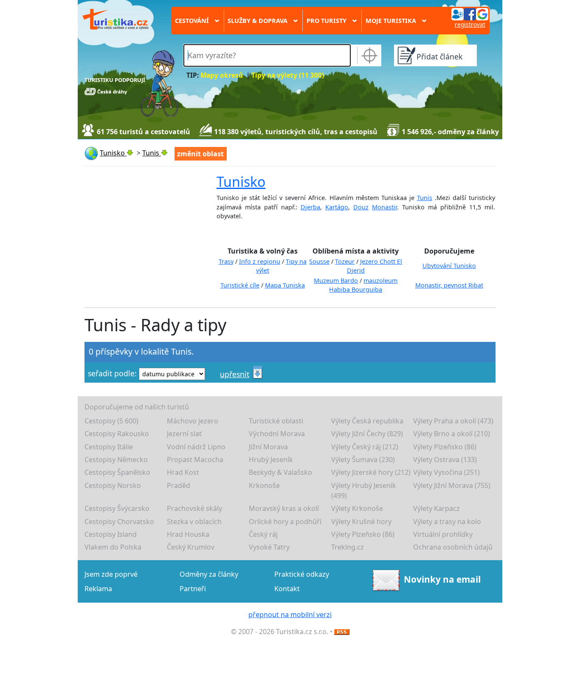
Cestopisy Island (110, 534)
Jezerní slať (184, 433)
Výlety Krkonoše (357, 508)
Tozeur (345, 261)
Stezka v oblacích (194, 521)
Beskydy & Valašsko (280, 472)
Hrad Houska (188, 534)
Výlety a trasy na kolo (447, 521)
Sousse (319, 261)
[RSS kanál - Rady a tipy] (341, 631)
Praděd (178, 485)
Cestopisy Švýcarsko (116, 508)
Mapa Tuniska (285, 285)
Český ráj (263, 534)
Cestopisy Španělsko (117, 472)
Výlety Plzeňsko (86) (444, 446)
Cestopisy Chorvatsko (119, 521)
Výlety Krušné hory (361, 521)
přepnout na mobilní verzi (290, 614)
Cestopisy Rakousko (116, 433)
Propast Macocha (195, 459)
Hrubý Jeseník (271, 459)
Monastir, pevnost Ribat (449, 285)
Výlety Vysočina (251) (446, 472)
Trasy (226, 261)
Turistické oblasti (276, 421)
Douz (361, 207)
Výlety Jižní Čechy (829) (367, 433)
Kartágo (336, 207)
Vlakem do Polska (112, 547)
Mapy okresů (221, 75)
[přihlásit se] (469, 13)
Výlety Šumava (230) (363, 459)
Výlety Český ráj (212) (364, 446)
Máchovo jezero (192, 421)
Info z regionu (259, 261)
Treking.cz (347, 547)
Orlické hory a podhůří (285, 521)
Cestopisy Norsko (112, 485)
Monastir (384, 207)
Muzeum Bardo (336, 280)
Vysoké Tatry (269, 547)
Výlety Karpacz (436, 508)
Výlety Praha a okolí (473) (453, 421)
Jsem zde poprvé (111, 574)
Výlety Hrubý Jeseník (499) (363, 490)
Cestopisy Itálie (108, 446)
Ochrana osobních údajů (453, 547)
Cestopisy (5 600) (111, 421)
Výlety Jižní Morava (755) (451, 485)
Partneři (193, 588)
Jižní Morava (268, 446)
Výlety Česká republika (367, 421)
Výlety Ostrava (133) (445, 459)
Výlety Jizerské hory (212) (371, 472)
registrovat (470, 24)
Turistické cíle (239, 285)
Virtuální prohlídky (443, 534)
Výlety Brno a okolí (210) (451, 433)
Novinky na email (442, 579)
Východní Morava (277, 433)
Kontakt (287, 588)
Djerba (310, 207)
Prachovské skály (194, 508)
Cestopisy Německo (116, 459)
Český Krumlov (190, 547)
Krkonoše (264, 485)
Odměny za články (209, 574)
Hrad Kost (183, 472)
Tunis (424, 198)
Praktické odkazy (301, 574)
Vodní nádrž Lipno (196, 446)
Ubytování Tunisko (449, 266)
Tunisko (241, 181)
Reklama (98, 588)
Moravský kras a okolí (284, 508)
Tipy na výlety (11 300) (287, 75)
